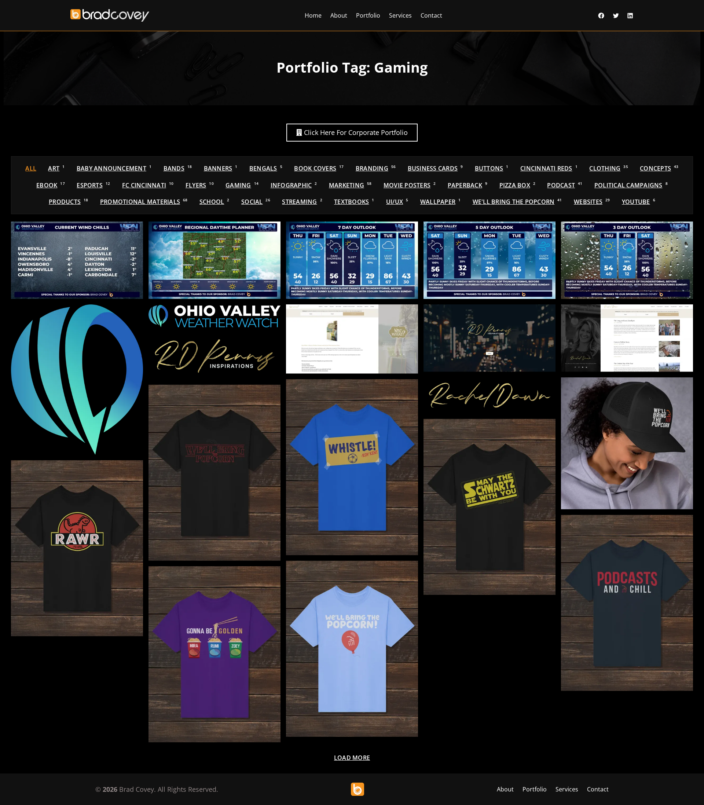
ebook (50, 185)
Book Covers (319, 168)
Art (56, 168)
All (30, 168)
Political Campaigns (631, 185)
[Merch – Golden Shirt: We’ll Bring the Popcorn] (214, 654)
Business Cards (435, 168)
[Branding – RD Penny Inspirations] (214, 356)
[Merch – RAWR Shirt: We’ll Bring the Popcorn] (77, 548)
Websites (592, 202)
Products (68, 202)
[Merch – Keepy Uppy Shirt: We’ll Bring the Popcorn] (352, 649)
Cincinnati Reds (549, 168)
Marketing (350, 185)
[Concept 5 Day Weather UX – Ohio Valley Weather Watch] (489, 260)
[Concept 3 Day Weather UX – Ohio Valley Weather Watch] (627, 260)
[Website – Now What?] (352, 339)
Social (255, 202)
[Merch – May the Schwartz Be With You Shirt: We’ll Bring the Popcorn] (489, 507)
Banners (221, 168)
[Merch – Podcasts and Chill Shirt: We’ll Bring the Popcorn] (627, 603)
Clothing (608, 168)
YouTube (638, 202)
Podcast (564, 185)
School (214, 202)
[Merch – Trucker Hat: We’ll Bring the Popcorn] (627, 443)
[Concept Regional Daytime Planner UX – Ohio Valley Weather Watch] (214, 260)
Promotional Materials (144, 202)
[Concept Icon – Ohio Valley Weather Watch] (77, 379)
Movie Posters (410, 185)
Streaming (302, 202)
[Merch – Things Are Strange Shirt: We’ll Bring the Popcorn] (214, 473)
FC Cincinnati (148, 185)
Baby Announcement (114, 168)
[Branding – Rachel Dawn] (489, 395)
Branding (376, 168)
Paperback (467, 185)
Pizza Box (517, 185)
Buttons (492, 168)
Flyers (200, 185)
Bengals (265, 168)
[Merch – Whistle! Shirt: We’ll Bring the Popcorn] (352, 467)
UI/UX (397, 202)
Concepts (659, 168)
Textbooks (354, 202)
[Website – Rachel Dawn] (627, 338)
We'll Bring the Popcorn (517, 202)
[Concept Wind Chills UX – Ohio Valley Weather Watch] (77, 260)
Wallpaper (440, 202)
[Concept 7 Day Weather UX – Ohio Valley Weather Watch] (352, 260)
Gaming (241, 185)
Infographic (294, 185)
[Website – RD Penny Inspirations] (489, 338)
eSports (93, 185)
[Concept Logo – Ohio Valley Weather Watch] (214, 316)
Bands (178, 168)
